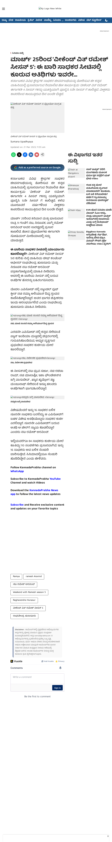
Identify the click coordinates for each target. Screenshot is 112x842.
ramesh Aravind (34, 577)
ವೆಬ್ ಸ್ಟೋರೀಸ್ (94, 20)
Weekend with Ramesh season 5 (29, 592)
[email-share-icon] (36, 157)
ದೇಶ (11, 20)
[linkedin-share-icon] (31, 157)
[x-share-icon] (19, 157)
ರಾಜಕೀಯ (20, 20)
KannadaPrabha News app (34, 492)
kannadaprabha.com (42, 636)
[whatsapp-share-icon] (13, 157)
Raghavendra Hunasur (24, 600)
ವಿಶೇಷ (81, 20)
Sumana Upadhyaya (21, 142)
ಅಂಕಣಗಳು (70, 20)
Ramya (16, 577)
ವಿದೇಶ (39, 20)
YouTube (55, 479)
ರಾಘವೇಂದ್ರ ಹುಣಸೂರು (24, 616)
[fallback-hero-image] (76, 173)
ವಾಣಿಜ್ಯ (47, 20)
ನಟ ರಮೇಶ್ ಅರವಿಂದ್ (24, 584)
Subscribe (17, 504)
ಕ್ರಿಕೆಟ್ (31, 20)
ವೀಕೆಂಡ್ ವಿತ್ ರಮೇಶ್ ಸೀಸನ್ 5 (28, 608)
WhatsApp (17, 471)
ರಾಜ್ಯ (4, 20)
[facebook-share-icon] (25, 157)
